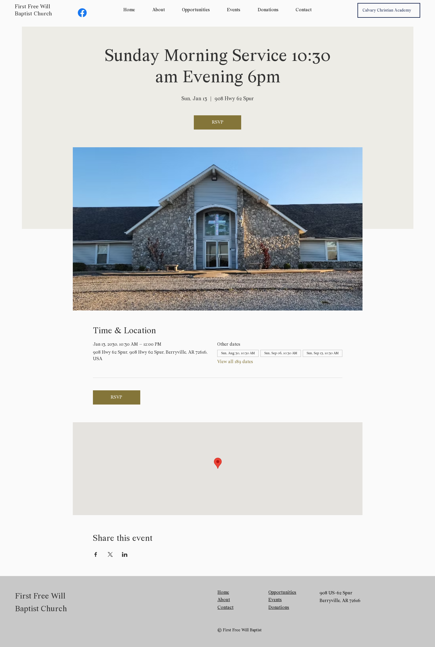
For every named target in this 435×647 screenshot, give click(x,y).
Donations (278, 607)
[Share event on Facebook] (96, 554)
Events (275, 600)
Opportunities (282, 592)
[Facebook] (82, 13)
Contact (225, 607)
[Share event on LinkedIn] (125, 554)
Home (223, 592)
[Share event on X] (110, 554)
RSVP (217, 122)
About (224, 600)
